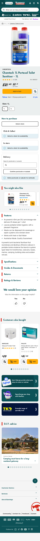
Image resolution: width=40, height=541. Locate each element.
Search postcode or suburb (12, 161)
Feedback (25, 513)
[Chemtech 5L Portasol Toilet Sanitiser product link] (11, 199)
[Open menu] (2, 3)
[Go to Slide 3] (14, 209)
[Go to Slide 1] (10, 209)
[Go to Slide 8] (24, 209)
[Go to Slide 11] (28, 467)
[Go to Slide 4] (16, 209)
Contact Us (17, 513)
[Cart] (38, 3)
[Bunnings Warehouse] (20, 4)
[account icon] (30, 3)
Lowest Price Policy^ (10, 19)
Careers (33, 513)
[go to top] (35, 480)
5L (11, 109)
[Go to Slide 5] (18, 209)
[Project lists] (34, 3)
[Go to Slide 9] (26, 209)
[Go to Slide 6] (20, 209)
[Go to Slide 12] (30, 467)
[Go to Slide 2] (12, 209)
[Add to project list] (35, 91)
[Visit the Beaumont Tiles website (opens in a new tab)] (6, 15)
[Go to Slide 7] (22, 209)
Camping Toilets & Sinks (16, 23)
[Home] (2, 23)
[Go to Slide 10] (28, 209)
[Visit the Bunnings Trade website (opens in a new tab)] (35, 15)
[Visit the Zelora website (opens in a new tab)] (17, 15)
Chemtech (6, 69)
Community (7, 513)
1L (4, 109)
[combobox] (20, 10)
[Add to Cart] (32, 203)
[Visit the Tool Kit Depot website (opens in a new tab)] (27, 15)
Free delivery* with (27, 19)
